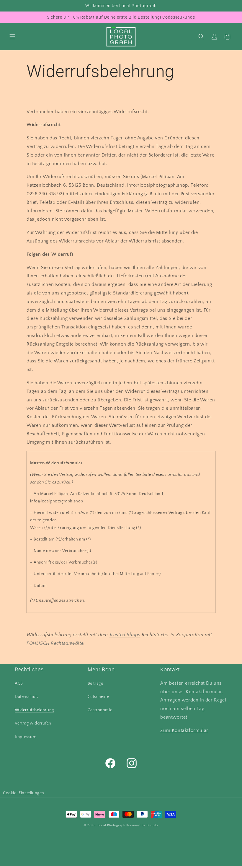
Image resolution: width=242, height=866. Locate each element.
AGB (19, 683)
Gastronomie (100, 710)
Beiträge (95, 683)
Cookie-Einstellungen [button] (23, 793)
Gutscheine (98, 696)
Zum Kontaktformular (184, 730)
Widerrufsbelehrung (34, 710)
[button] (12, 36)
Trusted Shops (124, 634)
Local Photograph (111, 825)
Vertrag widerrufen (33, 723)
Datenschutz (27, 696)
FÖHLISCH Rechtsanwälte (55, 643)
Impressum (25, 737)
